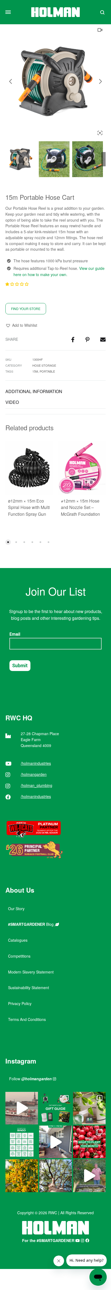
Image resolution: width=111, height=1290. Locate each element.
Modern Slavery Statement (31, 972)
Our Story (16, 908)
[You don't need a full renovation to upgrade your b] (55, 1142)
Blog (31, 924)
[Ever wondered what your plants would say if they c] (21, 1108)
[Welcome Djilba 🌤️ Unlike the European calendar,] (21, 1175)
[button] (17, 284)
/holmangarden (34, 774)
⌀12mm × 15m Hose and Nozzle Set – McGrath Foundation (80, 507)
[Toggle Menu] (8, 12)
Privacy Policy (20, 1003)
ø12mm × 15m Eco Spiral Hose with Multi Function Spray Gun (29, 507)
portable (47, 371)
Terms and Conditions (27, 1019)
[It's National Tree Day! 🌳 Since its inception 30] (55, 1175)
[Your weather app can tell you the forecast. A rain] (89, 1175)
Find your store (25, 308)
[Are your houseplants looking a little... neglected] (89, 1108)
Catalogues (17, 940)
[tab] (55, 391)
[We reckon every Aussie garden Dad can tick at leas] (21, 1142)
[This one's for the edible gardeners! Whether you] (89, 1142)
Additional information (33, 391)
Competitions (19, 956)
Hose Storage (44, 365)
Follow (30, 1078)
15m (35, 371)
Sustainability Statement (28, 987)
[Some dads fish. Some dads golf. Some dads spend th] (55, 1108)
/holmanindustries (36, 763)
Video (12, 402)
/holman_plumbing (36, 785)
